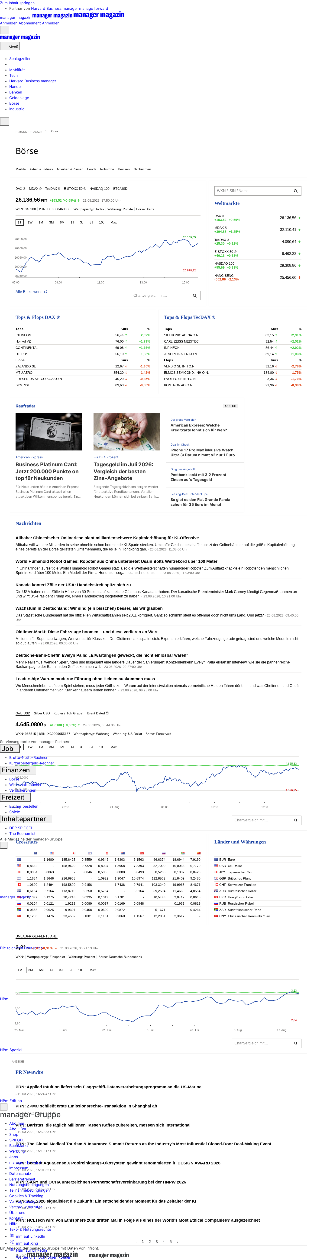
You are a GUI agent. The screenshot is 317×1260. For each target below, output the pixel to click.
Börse (14, 779)
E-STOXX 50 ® (75, 188)
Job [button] (8, 749)
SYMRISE (23, 385)
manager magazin (29, 131)
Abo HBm (17, 1129)
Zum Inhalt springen (17, 2)
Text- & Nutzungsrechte (30, 1229)
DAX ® (20, 188)
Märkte (21, 169)
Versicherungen (22, 790)
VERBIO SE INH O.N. (179, 366)
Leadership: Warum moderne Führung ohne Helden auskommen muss (85, 679)
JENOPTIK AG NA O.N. (181, 354)
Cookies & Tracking (26, 1195)
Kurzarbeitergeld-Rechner (31, 763)
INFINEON (23, 335)
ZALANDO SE (26, 366)
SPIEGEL (16, 1140)
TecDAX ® (52, 188)
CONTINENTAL (27, 348)
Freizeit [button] (14, 797)
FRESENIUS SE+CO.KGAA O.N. (39, 379)
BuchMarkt (18, 1145)
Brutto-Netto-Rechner (28, 757)
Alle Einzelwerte (29, 292)
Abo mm (16, 1123)
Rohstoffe (107, 169)
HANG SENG (224, 275)
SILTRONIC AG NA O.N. (181, 335)
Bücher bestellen (23, 806)
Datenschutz (20, 1173)
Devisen (124, 169)
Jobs (13, 1156)
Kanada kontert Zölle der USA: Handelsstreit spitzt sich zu (73, 585)
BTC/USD (120, 188)
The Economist (22, 833)
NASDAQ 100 (100, 188)
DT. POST (23, 354)
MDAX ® (35, 188)
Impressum (18, 1168)
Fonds (91, 169)
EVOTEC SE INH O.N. (180, 379)
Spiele (14, 812)
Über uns (17, 1212)
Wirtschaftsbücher (25, 784)
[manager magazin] (20, 39)
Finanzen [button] (17, 770)
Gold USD (23, 713)
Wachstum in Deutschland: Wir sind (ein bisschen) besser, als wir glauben (89, 608)
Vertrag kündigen (24, 1201)
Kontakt (16, 1218)
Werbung (17, 1151)
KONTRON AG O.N (178, 385)
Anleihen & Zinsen (70, 169)
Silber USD (42, 713)
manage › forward (25, 1162)
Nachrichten (142, 169)
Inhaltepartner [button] (25, 819)
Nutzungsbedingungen (29, 1184)
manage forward (93, 8)
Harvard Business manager (55, 8)
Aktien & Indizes (41, 169)
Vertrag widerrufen (25, 1207)
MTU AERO (24, 372)
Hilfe (13, 1223)
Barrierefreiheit (22, 1179)
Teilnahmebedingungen (29, 1190)
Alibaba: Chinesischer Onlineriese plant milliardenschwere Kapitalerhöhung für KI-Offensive (107, 538)
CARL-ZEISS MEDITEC (181, 341)
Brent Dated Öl (98, 713)
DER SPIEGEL (21, 828)
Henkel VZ (23, 341)
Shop (13, 1134)
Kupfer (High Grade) (69, 713)
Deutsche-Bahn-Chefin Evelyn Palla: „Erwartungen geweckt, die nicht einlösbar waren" (102, 655)
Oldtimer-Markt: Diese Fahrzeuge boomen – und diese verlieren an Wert (87, 632)
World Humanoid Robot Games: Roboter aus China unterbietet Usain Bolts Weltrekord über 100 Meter (116, 561)
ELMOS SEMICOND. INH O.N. (186, 372)
